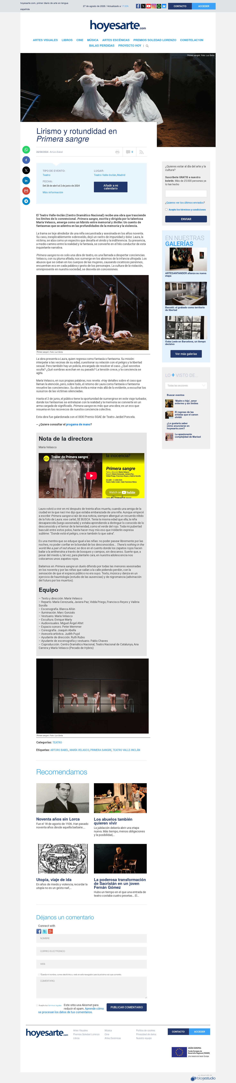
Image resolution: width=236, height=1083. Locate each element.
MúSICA (92, 40)
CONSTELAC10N (191, 40)
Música (108, 1030)
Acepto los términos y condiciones (187, 209)
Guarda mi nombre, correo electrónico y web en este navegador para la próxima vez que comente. (81, 975)
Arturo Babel (59, 750)
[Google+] (50, 931)
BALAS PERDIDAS (101, 45)
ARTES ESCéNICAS (116, 40)
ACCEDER (203, 6)
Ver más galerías (186, 354)
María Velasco (79, 750)
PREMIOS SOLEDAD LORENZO (154, 40)
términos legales (54, 1005)
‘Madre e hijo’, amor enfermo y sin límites (186, 402)
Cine (107, 1034)
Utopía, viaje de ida (53, 879)
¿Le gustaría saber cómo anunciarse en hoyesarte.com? (178, 426)
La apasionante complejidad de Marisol (188, 435)
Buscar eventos (175, 395)
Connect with (46, 925)
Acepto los (50, 1005)
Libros (76, 1038)
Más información (53, 192)
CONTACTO (180, 6)
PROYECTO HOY (129, 45)
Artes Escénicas (113, 1038)
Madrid (121, 175)
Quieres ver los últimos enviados (185, 202)
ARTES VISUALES (45, 40)
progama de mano (78, 424)
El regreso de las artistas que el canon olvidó (186, 414)
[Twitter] (44, 931)
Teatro (46, 175)
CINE (79, 40)
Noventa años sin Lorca (58, 819)
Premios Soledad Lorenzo (86, 1034)
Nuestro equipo (144, 1038)
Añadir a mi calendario (111, 187)
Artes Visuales (80, 1030)
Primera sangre (101, 750)
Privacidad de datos (146, 1034)
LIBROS (67, 40)
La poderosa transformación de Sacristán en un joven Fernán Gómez (120, 883)
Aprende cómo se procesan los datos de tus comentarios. (71, 1010)
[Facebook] (38, 931)
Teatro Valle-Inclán (105, 175)
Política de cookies (145, 1030)
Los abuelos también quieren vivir (113, 821)
